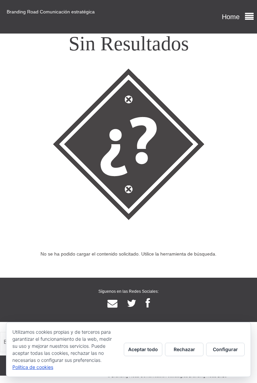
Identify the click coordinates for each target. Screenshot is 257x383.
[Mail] (112, 303)
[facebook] (148, 303)
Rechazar (184, 349)
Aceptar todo (143, 349)
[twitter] (131, 303)
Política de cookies (32, 367)
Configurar (225, 349)
